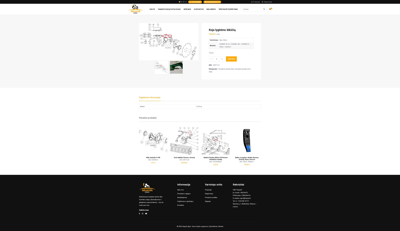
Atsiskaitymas (182, 197)
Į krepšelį (231, 59)
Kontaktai (199, 9)
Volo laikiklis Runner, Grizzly (184, 158)
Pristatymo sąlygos (184, 194)
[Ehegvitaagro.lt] (135, 9)
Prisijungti (256, 2)
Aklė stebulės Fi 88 (153, 158)
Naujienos (211, 9)
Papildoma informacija (149, 97)
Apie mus (187, 9)
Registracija (268, 2)
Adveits (220, 226)
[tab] (149, 98)
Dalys (152, 9)
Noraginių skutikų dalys (226, 69)
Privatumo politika (211, 197)
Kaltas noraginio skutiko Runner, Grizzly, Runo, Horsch (247, 158)
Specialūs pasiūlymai (228, 9)
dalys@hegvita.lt (213, 2)
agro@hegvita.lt (245, 198)
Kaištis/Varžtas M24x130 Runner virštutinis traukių (216, 158)
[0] (270, 9)
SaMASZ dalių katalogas (169, 9)
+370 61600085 (195, 2)
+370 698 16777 (243, 201)
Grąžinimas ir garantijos (185, 201)
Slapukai (208, 201)
